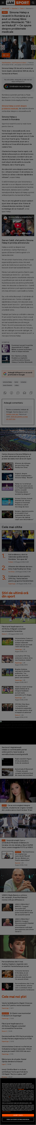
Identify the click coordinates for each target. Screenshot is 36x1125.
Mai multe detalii (21, 1089)
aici (9, 1096)
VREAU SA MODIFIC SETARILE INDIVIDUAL (17, 1119)
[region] (18, 1101)
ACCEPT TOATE (18, 1115)
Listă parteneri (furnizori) (6, 1111)
